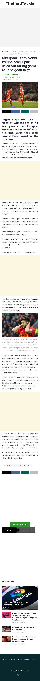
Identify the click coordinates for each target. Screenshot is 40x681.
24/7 (31, 530)
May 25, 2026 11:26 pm (9, 607)
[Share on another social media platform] (34, 111)
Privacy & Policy (23, 659)
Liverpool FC (12, 465)
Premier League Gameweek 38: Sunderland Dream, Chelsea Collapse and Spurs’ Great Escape (24, 616)
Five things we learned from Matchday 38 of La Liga (15, 603)
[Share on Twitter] (6, 111)
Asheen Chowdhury (11, 75)
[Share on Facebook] (15, 111)
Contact (33, 659)
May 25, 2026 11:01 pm (18, 622)
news (8, 51)
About (5, 659)
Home (4, 51)
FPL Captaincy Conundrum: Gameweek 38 (24, 628)
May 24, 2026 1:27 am (18, 632)
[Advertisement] (20, 27)
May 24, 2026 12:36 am (18, 644)
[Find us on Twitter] (18, 675)
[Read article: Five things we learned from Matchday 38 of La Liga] (20, 599)
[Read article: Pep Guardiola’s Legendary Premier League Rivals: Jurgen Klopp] (6, 639)
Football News (26, 530)
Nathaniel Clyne (25, 465)
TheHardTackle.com (22, 671)
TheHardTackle (20, 3)
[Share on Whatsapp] (25, 111)
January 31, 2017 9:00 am (13, 77)
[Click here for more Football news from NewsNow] (11, 530)
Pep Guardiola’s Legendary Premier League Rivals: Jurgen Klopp (24, 639)
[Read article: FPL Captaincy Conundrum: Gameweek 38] (6, 629)
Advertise (13, 659)
